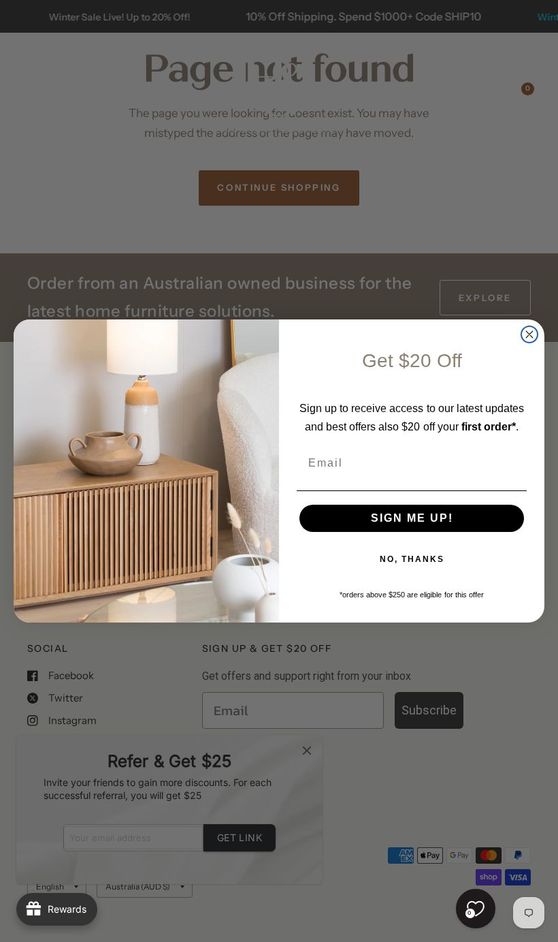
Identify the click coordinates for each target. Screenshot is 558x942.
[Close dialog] (529, 334)
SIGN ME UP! (412, 518)
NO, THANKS (412, 559)
